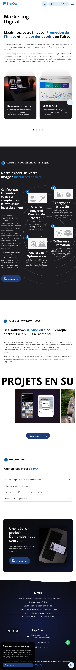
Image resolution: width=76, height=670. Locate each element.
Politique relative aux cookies (11, 661)
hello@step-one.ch (39, 647)
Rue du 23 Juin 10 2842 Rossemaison (39, 636)
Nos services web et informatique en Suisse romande (38, 598)
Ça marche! (10, 665)
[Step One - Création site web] (38, 664)
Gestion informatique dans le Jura (38, 613)
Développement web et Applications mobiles (38, 609)
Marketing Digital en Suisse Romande (38, 616)
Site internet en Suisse (38, 602)
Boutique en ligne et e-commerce (38, 605)
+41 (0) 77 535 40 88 (40, 642)
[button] (33, 130)
